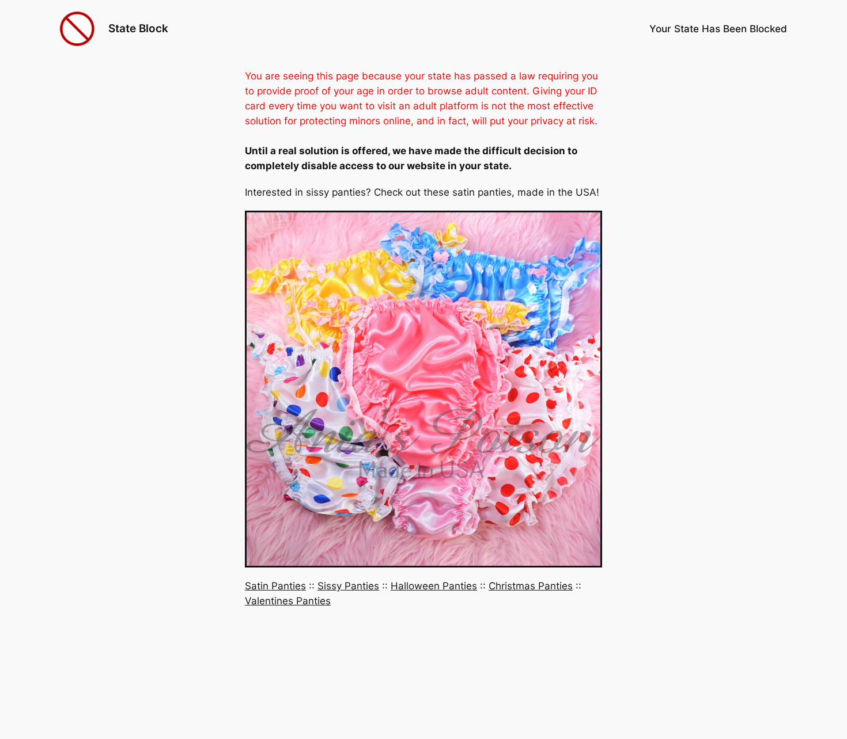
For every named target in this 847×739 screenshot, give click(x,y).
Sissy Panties (348, 586)
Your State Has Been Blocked (718, 29)
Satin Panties (275, 586)
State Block (138, 28)
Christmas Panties (531, 586)
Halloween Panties (434, 586)
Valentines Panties (288, 601)
